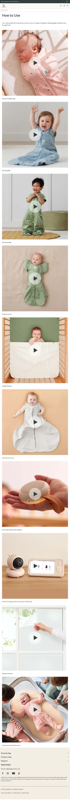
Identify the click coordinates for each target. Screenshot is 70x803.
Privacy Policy (16, 793)
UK (67, 1)
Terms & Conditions (6, 793)
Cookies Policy (25, 793)
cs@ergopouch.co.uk (12, 769)
